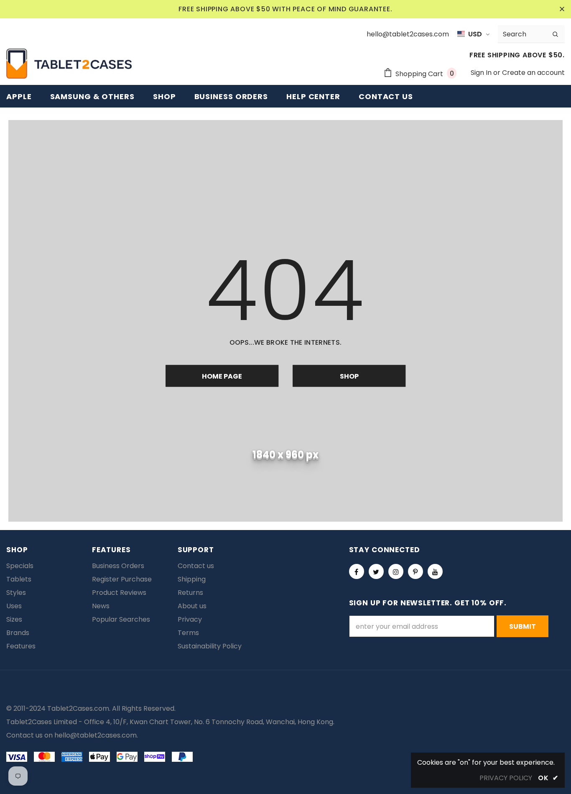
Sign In (482, 72)
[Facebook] (356, 571)
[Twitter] (376, 571)
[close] (562, 9)
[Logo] (69, 64)
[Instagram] (395, 571)
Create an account (533, 72)
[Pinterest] (415, 571)
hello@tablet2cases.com (95, 735)
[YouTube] (435, 571)
